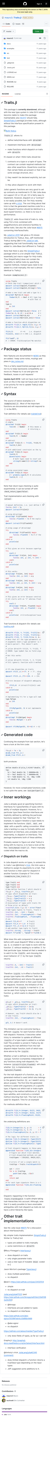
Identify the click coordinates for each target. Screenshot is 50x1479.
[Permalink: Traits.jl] (2, 102)
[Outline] (47, 94)
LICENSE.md (12, 72)
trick (28, 865)
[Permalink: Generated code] (2, 734)
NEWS (36, 356)
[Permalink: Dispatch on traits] (2, 856)
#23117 (23, 118)
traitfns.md (8, 626)
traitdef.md (36, 414)
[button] (43, 280)
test (8, 58)
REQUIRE (10, 87)
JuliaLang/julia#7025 (13, 1294)
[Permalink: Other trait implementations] (2, 1218)
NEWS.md (11, 77)
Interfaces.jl (25, 1250)
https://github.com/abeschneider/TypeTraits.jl (24, 1331)
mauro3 (8, 17)
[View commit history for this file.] (45, 38)
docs (9, 44)
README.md (11, 82)
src (8, 53)
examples (10, 48)
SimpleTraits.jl (10, 120)
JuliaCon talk (32, 240)
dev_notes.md (17, 361)
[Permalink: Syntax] (2, 394)
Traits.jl (17, 17)
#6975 (39, 227)
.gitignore (10, 63)
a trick (19, 203)
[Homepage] (25, 4)
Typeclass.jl (31, 1269)
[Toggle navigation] (3, 3)
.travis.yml (11, 67)
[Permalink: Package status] (2, 349)
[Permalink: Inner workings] (2, 797)
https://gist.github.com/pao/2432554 (27, 1282)
